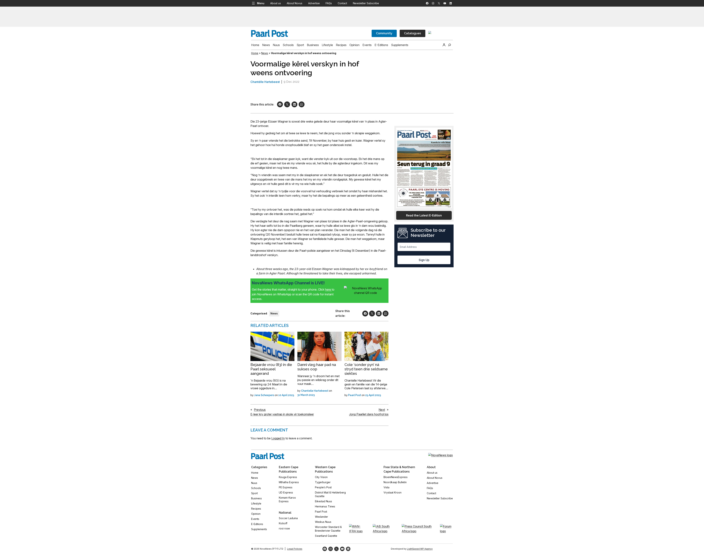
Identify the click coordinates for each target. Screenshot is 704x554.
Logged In (278, 438)
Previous (260, 409)
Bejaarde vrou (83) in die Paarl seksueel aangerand (271, 369)
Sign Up (424, 260)
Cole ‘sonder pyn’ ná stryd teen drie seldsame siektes (366, 369)
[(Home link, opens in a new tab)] (267, 456)
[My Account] (444, 45)
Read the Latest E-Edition (424, 215)
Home (254, 53)
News (264, 53)
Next (382, 409)
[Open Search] (449, 45)
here (328, 289)
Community (384, 33)
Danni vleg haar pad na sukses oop (316, 366)
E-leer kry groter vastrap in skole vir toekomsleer (282, 414)
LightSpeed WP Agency (420, 548)
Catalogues (412, 33)
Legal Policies (294, 548)
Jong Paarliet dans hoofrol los (368, 414)
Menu (260, 3)
